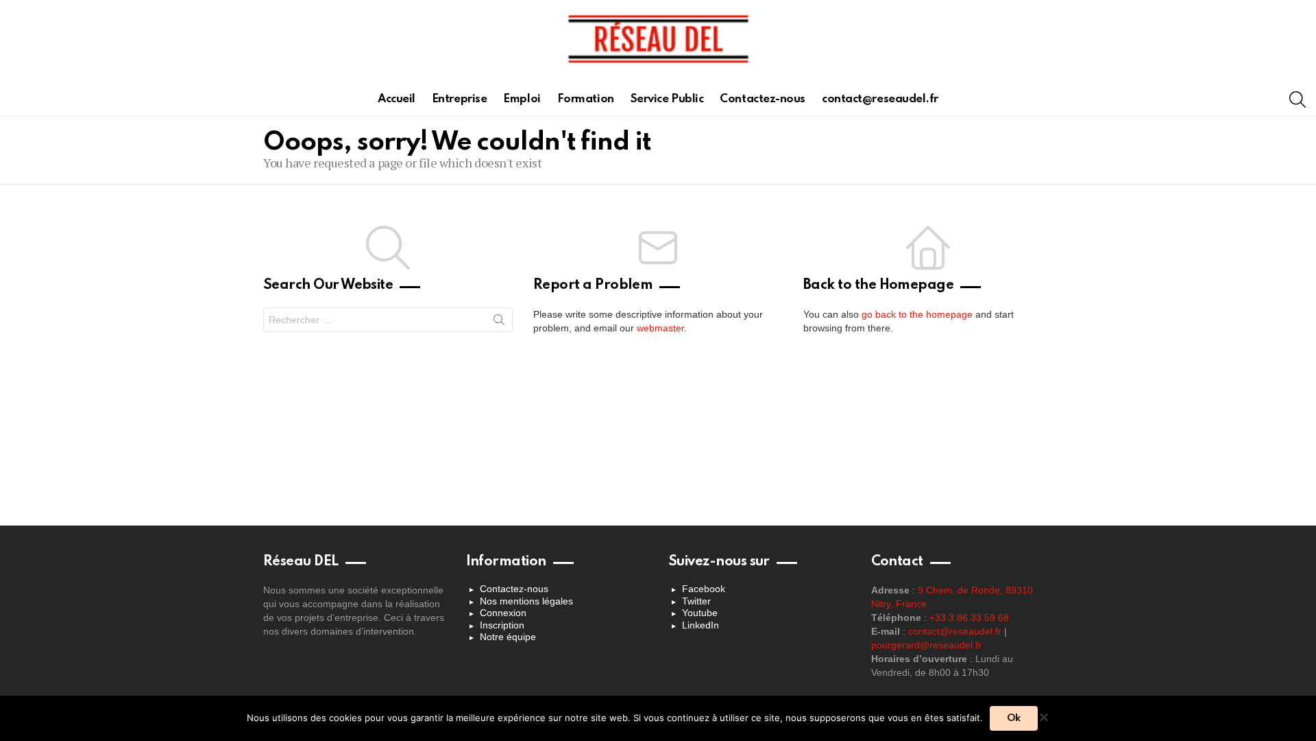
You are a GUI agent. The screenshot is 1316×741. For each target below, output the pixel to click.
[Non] (1043, 715)
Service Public (667, 99)
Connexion (503, 612)
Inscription (502, 625)
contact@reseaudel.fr (880, 99)
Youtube (700, 612)
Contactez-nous (762, 99)
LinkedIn (700, 625)
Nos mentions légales (526, 601)
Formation (585, 99)
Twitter (696, 601)
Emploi (521, 99)
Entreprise (459, 99)
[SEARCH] (1297, 99)
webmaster (660, 327)
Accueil (396, 99)
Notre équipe (508, 636)
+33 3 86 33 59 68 (969, 617)
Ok (1014, 718)
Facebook (703, 588)
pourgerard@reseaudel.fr (926, 644)
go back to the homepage (917, 314)
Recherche (499, 322)
